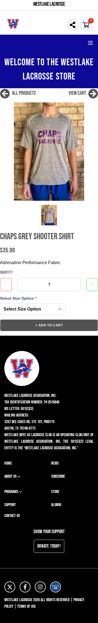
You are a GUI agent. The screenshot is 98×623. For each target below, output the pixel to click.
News (55, 463)
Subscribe (58, 476)
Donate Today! (49, 546)
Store (55, 491)
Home (8, 463)
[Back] (5, 93)
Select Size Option (18, 298)
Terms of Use (26, 606)
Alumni (56, 504)
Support (10, 504)
